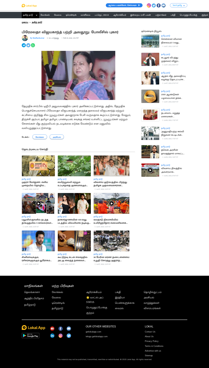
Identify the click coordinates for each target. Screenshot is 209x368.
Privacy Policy (152, 341)
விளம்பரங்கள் (152, 308)
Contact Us (150, 331)
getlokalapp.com (93, 331)
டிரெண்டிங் (58, 303)
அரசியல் (149, 297)
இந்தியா (120, 297)
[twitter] (28, 47)
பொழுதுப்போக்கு (96, 307)
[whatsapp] (33, 47)
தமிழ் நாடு (28, 15)
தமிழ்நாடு (30, 305)
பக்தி (118, 292)
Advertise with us (153, 351)
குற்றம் (90, 313)
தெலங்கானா (32, 292)
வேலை (56, 297)
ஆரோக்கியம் (94, 292)
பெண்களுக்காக (125, 303)
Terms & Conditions (154, 346)
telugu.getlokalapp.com (97, 336)
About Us (149, 336)
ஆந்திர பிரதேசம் (34, 298)
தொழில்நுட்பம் (153, 292)
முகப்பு (25, 22)
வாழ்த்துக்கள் (151, 303)
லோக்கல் (57, 292)
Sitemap (149, 355)
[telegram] (24, 47)
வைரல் (119, 308)
